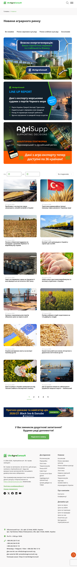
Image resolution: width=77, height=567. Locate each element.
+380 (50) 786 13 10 (33, 549)
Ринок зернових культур (27, 32)
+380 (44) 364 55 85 (13, 543)
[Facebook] (12, 493)
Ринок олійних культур (49, 32)
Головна (6, 11)
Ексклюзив (65, 32)
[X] (8, 493)
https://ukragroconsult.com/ (13, 482)
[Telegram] (5, 493)
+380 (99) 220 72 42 (13, 540)
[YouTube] (20, 493)
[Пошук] (67, 2)
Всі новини (9, 32)
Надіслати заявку (38, 437)
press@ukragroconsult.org (28, 554)
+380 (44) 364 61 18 (13, 546)
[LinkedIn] (16, 493)
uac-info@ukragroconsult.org (25, 551)
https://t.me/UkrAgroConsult (29, 557)
